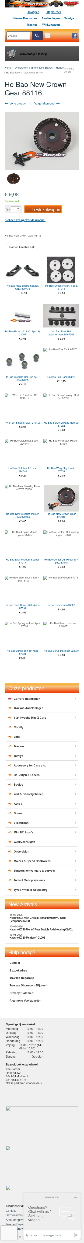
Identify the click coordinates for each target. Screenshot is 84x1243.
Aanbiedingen (51, 18)
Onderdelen (21, 67)
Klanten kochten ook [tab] (22, 247)
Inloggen (33, 12)
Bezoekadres (18, 970)
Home (8, 67)
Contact (15, 963)
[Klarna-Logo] (41, 1094)
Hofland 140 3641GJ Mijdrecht (17, 1074)
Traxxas (32, 24)
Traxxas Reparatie (22, 978)
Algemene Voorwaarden (25, 1000)
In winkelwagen (46, 209)
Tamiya (69, 18)
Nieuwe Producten (25, 18)
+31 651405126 (16, 1080)
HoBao (60, 67)
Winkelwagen (51, 24)
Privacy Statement (22, 993)
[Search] (37, 35)
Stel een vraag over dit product (25, 220)
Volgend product (45, 103)
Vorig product (17, 103)
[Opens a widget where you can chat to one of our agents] (52, 1216)
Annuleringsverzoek (18, 1220)
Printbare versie (69, 70)
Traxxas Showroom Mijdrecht (29, 985)
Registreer (53, 12)
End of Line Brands (42, 67)
